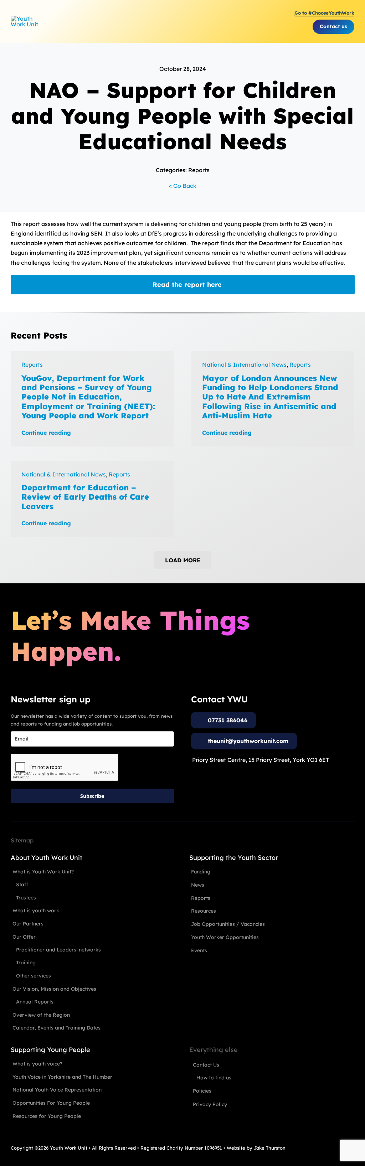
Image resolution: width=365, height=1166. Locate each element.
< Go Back (182, 185)
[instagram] (326, 1147)
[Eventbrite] (338, 1147)
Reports (32, 364)
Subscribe (92, 796)
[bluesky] (351, 1147)
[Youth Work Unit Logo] (26, 18)
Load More (182, 560)
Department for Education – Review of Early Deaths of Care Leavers (85, 497)
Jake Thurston (270, 1148)
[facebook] (313, 1147)
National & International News (244, 364)
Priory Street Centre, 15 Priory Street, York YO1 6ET (260, 759)
